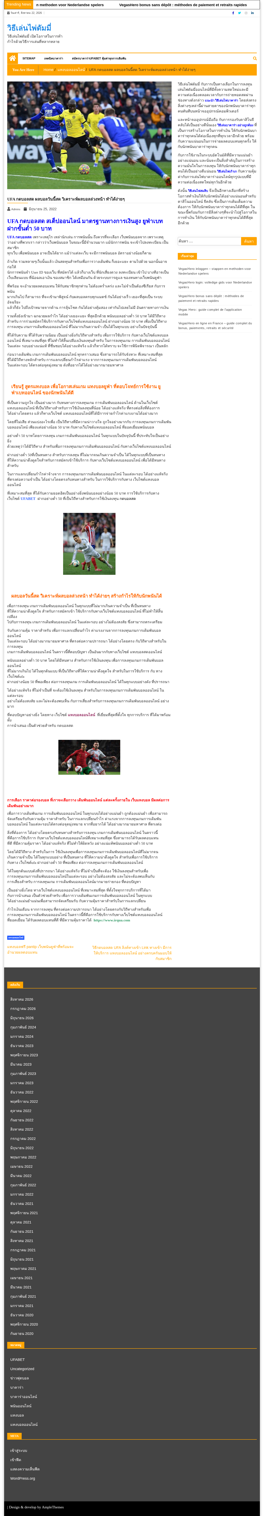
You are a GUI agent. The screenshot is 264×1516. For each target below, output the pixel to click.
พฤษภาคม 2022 (23, 1157)
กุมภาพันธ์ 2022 (23, 1185)
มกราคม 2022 (21, 1194)
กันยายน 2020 (21, 1334)
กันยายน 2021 (21, 1231)
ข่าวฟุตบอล (19, 1378)
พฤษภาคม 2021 (23, 1269)
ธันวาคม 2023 (21, 1046)
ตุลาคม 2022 (20, 1111)
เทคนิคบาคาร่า (53, 58)
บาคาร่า (16, 1387)
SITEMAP (28, 58)
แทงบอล (17, 1415)
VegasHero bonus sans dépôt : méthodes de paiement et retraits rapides (159, 5)
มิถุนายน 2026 (22, 1018)
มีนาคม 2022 (21, 1176)
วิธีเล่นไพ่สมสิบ (198, 190)
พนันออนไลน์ (20, 1406)
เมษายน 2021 (21, 1278)
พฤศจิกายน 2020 (24, 1324)
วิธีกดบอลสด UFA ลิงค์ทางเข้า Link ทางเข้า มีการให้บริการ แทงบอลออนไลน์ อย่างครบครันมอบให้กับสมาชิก (132, 953)
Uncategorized (22, 1369)
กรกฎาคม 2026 (23, 1009)
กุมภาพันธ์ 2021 (23, 1296)
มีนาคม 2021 (21, 1287)
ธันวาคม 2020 (21, 1315)
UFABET (17, 1360)
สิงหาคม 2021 (21, 1241)
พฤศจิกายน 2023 (24, 1055)
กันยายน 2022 (21, 1120)
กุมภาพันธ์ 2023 (23, 1074)
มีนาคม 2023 (21, 1064)
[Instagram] (246, 13)
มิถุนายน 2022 (22, 1148)
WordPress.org (22, 1478)
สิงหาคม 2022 (21, 1129)
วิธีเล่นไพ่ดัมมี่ (29, 28)
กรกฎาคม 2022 (23, 1139)
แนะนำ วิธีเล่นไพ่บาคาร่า (221, 100)
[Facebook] (233, 13)
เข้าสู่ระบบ (18, 1451)
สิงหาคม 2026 (21, 999)
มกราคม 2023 (21, 1083)
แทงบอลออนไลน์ (15, 937)
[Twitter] (240, 13)
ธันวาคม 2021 (21, 1204)
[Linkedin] (252, 13)
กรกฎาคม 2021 (23, 1250)
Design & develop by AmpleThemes (36, 1507)
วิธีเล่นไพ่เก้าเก (227, 171)
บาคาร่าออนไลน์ (23, 1397)
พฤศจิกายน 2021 (24, 1213)
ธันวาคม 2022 (21, 1092)
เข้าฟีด (15, 1460)
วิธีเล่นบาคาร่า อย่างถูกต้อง (235, 125)
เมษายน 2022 (21, 1166)
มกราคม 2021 (21, 1306)
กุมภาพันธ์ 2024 (23, 1027)
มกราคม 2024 (21, 1036)
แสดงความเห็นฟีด (25, 1469)
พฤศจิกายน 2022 (24, 1101)
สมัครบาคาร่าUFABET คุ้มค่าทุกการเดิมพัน (99, 58)
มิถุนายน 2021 (22, 1259)
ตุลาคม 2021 (20, 1222)
